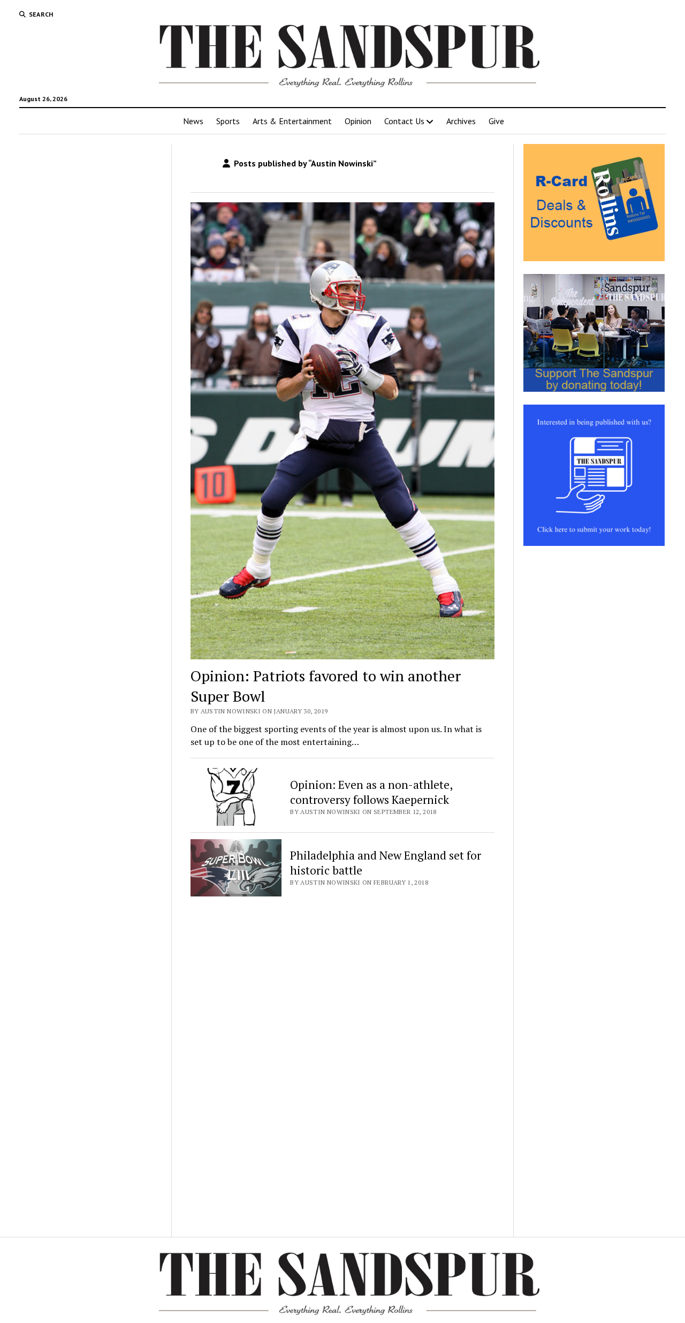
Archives (461, 121)
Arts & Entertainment (292, 121)
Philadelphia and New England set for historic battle (385, 863)
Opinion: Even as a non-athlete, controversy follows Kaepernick (371, 792)
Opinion (358, 121)
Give (496, 121)
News (193, 121)
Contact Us (404, 121)
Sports (228, 121)
